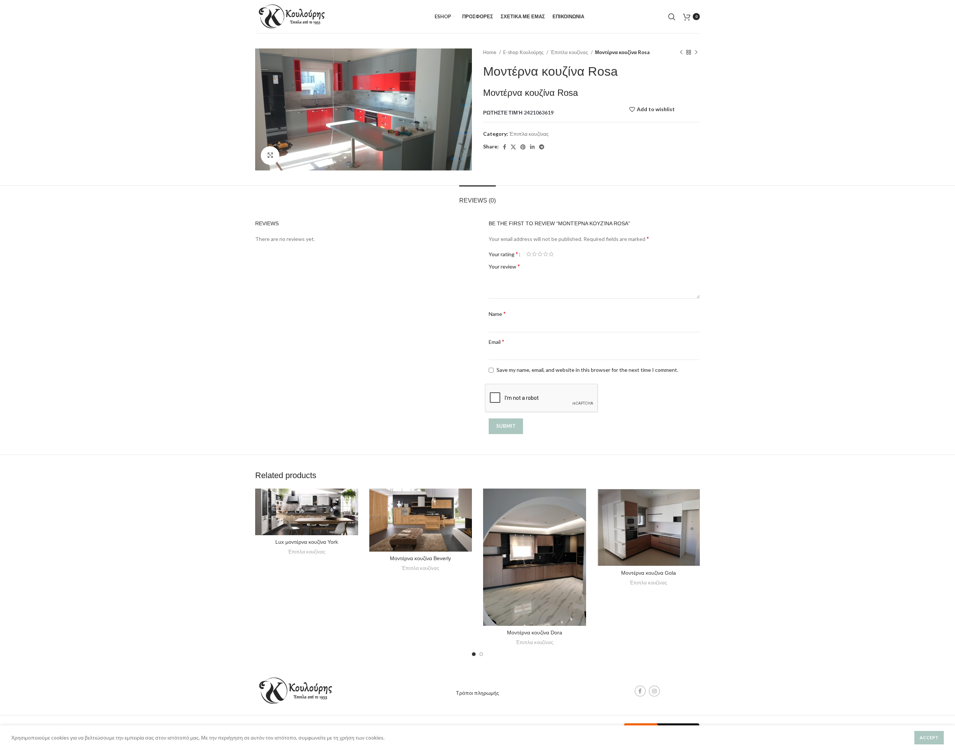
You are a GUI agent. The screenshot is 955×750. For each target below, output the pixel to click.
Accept (929, 737)
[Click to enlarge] (270, 155)
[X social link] (513, 147)
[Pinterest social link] (523, 147)
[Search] (671, 16)
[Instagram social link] (654, 691)
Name (497, 313)
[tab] (477, 196)
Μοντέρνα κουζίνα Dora (534, 633)
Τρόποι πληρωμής (477, 693)
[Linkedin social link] (532, 147)
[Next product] (696, 52)
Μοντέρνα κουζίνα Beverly (420, 558)
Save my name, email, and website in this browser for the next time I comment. (587, 370)
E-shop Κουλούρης (524, 52)
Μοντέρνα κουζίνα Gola (648, 573)
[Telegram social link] (542, 147)
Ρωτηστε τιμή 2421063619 (518, 112)
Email (496, 341)
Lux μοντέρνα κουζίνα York (306, 542)
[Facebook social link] (504, 147)
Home (490, 52)
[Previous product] (681, 52)
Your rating (503, 254)
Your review (504, 266)
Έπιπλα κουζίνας (570, 52)
